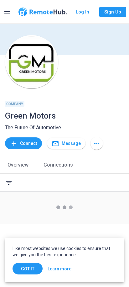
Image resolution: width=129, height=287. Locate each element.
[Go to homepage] (42, 12)
